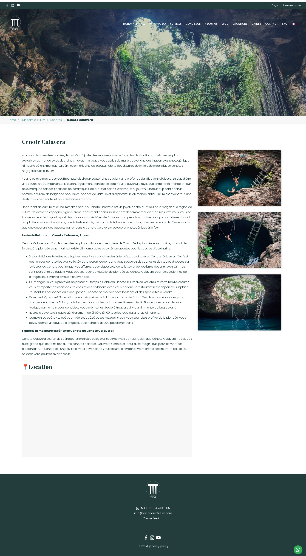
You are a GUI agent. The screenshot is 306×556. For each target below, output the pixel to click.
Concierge (193, 24)
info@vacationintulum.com (285, 5)
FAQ (284, 24)
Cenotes (56, 120)
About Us (211, 24)
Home (12, 120)
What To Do (157, 24)
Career (256, 24)
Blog (225, 24)
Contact (271, 24)
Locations (240, 24)
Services (176, 24)
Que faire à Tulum (33, 120)
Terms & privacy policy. (153, 546)
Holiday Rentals (134, 24)
